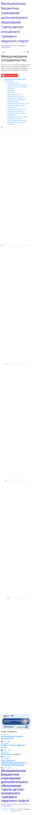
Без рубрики (5, 734)
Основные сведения (13, 83)
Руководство (11, 92)
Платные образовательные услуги (17, 103)
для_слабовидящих (11, 75)
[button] (24, 52)
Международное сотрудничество (17, 116)
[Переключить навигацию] (28, 52)
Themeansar (18, 811)
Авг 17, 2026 (6, 741)
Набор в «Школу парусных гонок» (13, 746)
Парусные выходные (11, 754)
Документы (10, 88)
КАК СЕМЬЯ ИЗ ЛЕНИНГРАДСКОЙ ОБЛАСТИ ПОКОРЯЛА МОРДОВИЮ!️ (14, 763)
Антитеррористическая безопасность (12, 737)
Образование (11, 90)
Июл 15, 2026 (7, 750)
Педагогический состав (14, 94)
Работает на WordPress (9, 809)
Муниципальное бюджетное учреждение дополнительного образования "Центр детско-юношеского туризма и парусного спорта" (15, 22)
